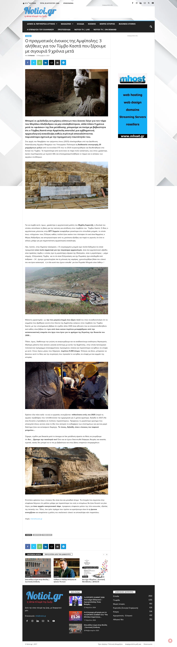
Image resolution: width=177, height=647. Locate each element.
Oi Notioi (31, 55)
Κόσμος (92, 24)
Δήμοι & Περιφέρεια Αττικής (41, 24)
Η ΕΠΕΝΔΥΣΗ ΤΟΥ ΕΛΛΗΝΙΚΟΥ (40, 29)
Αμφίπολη (37, 535)
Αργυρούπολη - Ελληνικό (122, 616)
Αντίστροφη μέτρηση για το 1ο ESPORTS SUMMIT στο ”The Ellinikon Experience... (96, 614)
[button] (151, 27)
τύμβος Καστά (47, 535)
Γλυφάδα (116, 600)
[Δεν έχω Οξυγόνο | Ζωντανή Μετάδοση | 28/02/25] (95, 568)
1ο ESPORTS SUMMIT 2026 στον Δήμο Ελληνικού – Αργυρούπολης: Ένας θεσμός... (94, 600)
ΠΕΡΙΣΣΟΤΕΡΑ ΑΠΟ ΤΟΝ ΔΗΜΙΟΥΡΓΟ (58, 554)
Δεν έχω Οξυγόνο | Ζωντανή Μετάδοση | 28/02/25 (93, 580)
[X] (148, 3)
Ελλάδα (80, 24)
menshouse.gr (36, 519)
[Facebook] (132, 3)
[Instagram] (136, 3)
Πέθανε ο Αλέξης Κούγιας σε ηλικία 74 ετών (65, 580)
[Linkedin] (140, 3)
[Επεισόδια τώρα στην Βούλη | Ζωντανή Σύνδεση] (38, 568)
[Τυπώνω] (57, 62)
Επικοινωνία (68, 3)
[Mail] (144, 3)
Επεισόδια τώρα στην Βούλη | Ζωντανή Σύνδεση (37, 580)
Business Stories (127, 24)
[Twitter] (33, 62)
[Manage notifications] (170, 641)
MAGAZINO (66, 24)
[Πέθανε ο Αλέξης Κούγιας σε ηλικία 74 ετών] (67, 568)
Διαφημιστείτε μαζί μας (133, 644)
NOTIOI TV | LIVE (82, 29)
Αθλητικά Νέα (118, 620)
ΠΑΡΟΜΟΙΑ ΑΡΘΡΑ (34, 554)
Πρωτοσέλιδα (64, 29)
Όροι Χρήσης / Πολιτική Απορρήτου (110, 644)
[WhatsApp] (39, 62)
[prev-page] (103, 554)
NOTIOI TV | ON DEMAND (105, 29)
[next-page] (106, 554)
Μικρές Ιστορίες (107, 24)
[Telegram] (63, 62)
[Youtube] (152, 3)
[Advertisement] (107, 12)
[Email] (51, 62)
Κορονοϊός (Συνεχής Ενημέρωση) (125, 608)
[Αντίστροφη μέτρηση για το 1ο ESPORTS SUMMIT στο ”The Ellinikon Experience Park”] (75, 616)
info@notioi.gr (41, 616)
